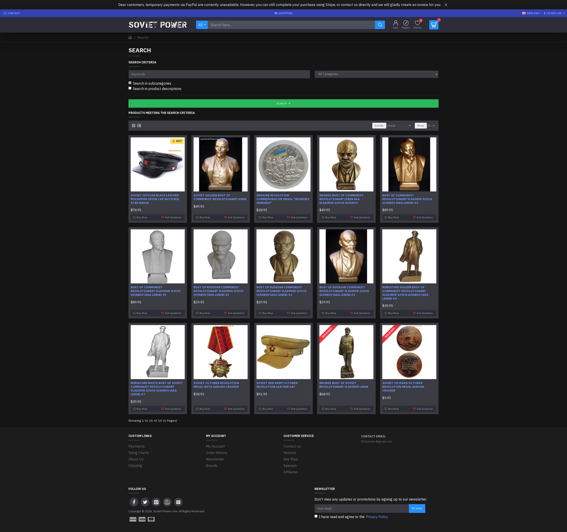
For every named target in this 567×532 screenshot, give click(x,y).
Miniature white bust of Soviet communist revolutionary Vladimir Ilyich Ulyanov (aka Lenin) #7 (157, 388)
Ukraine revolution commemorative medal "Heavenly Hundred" (282, 199)
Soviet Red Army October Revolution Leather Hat (277, 385)
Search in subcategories (152, 83)
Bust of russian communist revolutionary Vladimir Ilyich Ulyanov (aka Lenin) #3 (344, 291)
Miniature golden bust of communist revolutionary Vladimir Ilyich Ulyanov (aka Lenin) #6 (405, 293)
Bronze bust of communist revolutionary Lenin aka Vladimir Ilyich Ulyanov (341, 199)
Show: (421, 125)
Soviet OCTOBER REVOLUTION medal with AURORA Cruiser (216, 385)
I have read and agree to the (353, 516)
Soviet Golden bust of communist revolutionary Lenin (220, 197)
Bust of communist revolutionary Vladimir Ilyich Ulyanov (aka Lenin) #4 (407, 199)
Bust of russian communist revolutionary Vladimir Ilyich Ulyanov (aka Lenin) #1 (218, 291)
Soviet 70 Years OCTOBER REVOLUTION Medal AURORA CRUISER (403, 386)
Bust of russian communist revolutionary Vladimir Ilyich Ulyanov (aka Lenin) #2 (281, 291)
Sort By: (379, 125)
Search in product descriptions (157, 88)
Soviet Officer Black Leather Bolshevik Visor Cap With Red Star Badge (155, 199)
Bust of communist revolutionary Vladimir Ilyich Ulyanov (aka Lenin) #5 (156, 291)
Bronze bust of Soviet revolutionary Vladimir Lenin (343, 385)
